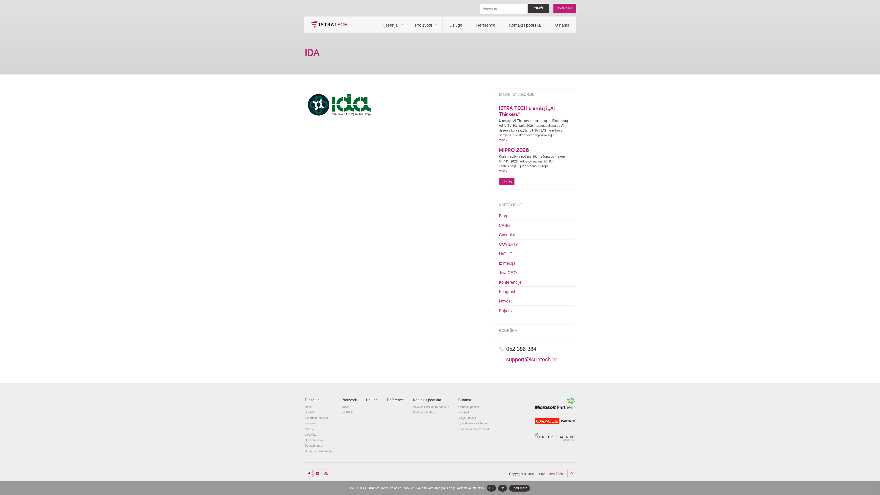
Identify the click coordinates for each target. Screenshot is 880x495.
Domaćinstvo (313, 445)
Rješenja (390, 25)
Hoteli (308, 407)
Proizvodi (423, 25)
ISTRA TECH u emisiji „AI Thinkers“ (527, 111)
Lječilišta (310, 434)
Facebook (309, 473)
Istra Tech (329, 24)
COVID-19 (508, 244)
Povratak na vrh (571, 473)
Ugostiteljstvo (314, 440)
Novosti (506, 301)
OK (491, 488)
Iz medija (507, 263)
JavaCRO (508, 272)
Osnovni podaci (468, 407)
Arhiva (507, 181)
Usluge (455, 25)
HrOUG (506, 253)
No (502, 488)
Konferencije (510, 282)
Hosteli (309, 412)
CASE (504, 225)
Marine (309, 429)
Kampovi (310, 423)
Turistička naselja (316, 418)
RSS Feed (326, 473)
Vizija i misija (467, 418)
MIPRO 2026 (514, 150)
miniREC (347, 412)
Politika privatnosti (425, 412)
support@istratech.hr (531, 359)
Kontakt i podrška (525, 25)
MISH (345, 407)
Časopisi (507, 234)
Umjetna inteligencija (318, 451)
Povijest (463, 412)
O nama (562, 25)
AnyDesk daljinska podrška (431, 407)
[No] (874, 488)
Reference (485, 25)
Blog (503, 215)
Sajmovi (506, 310)
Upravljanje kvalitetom (473, 423)
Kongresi (507, 291)
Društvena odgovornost (473, 429)
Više (502, 140)
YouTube (317, 473)
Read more (519, 488)
